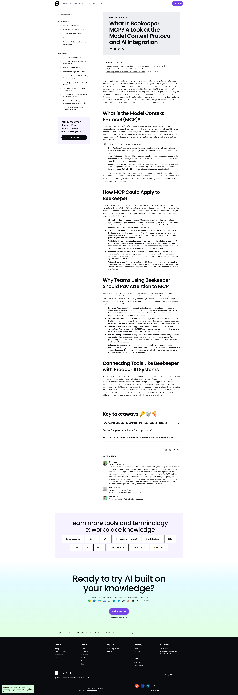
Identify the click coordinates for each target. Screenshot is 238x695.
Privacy (107, 688)
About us (137, 652)
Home (57, 633)
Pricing (103, 3)
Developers (85, 658)
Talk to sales (177, 3)
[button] (67, 3)
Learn (83, 649)
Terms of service (84, 688)
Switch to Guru (139, 663)
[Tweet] (118, 49)
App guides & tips (75, 633)
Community (85, 661)
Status (109, 652)
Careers (136, 649)
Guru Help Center (113, 649)
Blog (82, 664)
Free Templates (139, 666)
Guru (167, 384)
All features (58, 658)
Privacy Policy (17, 691)
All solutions (58, 661)
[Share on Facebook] (122, 49)
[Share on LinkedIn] (114, 49)
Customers (84, 652)
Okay (30, 689)
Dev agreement (97, 688)
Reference (63, 633)
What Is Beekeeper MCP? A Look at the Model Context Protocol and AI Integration (109, 633)
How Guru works (60, 652)
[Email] (110, 49)
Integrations (59, 655)
